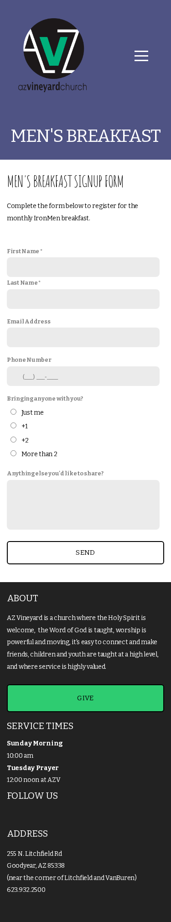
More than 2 (39, 454)
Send (85, 552)
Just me (32, 413)
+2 (25, 440)
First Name (23, 251)
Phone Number (29, 359)
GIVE (85, 698)
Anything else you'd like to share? (55, 473)
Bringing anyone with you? (45, 398)
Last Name (22, 282)
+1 (24, 426)
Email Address (28, 321)
